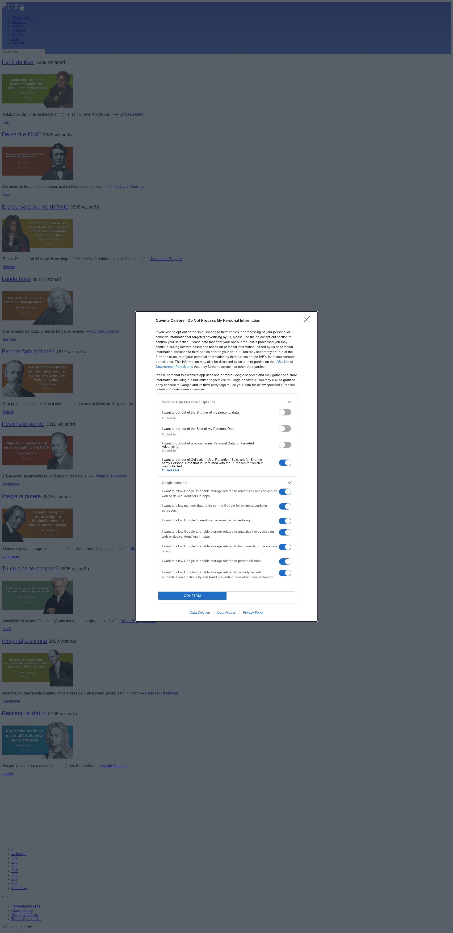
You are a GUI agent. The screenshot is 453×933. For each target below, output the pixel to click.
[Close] (308, 320)
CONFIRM (192, 596)
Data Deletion (200, 612)
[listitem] (226, 401)
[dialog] (226, 466)
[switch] (285, 412)
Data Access (226, 612)
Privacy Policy (253, 612)
